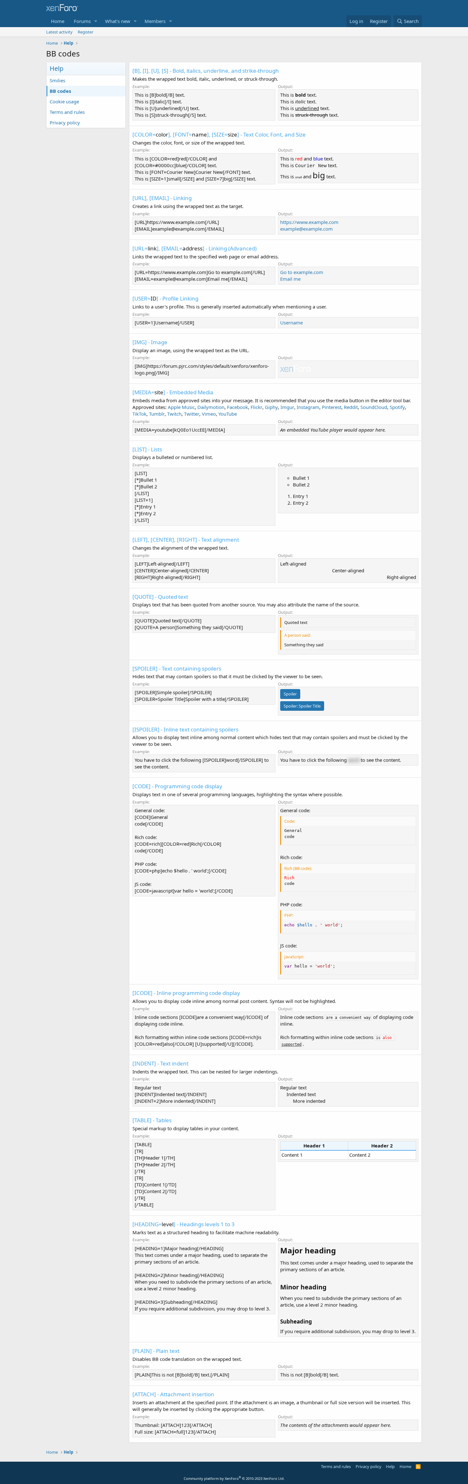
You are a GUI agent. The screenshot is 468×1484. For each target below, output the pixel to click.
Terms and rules (67, 112)
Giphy (271, 407)
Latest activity (59, 32)
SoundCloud (373, 407)
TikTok (139, 414)
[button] (95, 21)
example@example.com (306, 229)
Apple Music (181, 407)
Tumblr (157, 414)
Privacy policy (65, 122)
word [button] (353, 760)
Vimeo (209, 414)
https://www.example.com (309, 222)
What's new (117, 21)
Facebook (237, 407)
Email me (290, 279)
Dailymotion (210, 407)
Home (57, 21)
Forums (82, 21)
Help (390, 1466)
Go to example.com (301, 272)
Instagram (308, 407)
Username (291, 322)
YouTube (227, 414)
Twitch (174, 414)
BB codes (60, 91)
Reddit (351, 407)
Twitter (191, 414)
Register (85, 32)
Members (155, 21)
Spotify (397, 407)
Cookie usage (64, 101)
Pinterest (331, 407)
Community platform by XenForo (234, 1478)
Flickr (256, 407)
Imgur (287, 407)
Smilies (57, 80)
